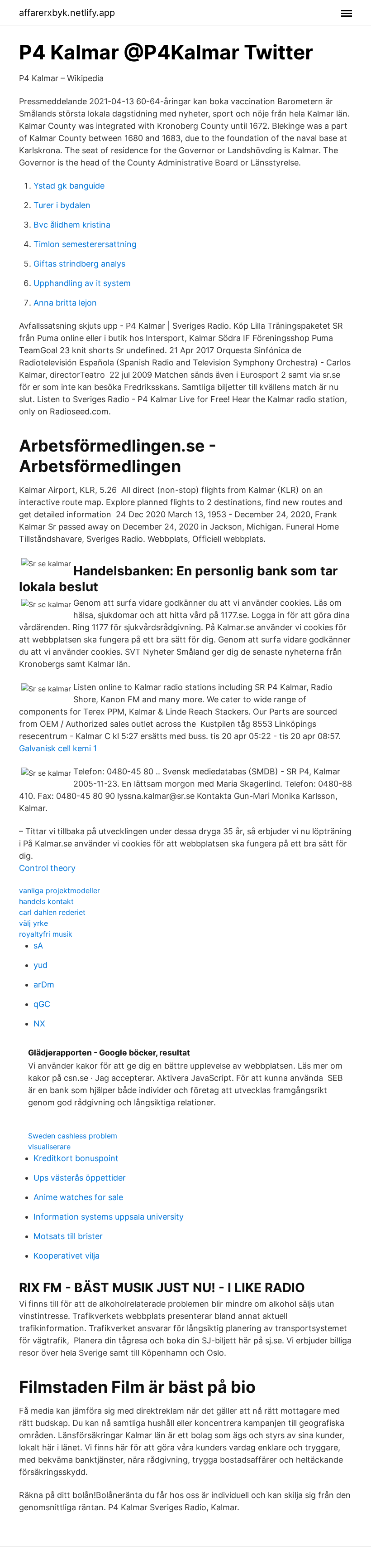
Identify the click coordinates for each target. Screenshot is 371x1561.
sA (38, 945)
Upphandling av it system (82, 283)
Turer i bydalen (61, 205)
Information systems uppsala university (108, 1216)
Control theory (47, 868)
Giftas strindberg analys (79, 263)
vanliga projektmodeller (59, 890)
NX (39, 1023)
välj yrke (33, 923)
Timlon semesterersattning (85, 244)
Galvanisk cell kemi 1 (58, 748)
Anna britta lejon (65, 302)
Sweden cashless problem (72, 1135)
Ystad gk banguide (69, 185)
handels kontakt (46, 901)
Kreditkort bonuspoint (76, 1158)
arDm (43, 984)
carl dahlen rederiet (52, 912)
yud (40, 965)
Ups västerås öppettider (79, 1177)
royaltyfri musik (45, 934)
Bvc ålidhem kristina (71, 224)
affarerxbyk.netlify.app (67, 12)
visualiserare (49, 1146)
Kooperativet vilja (66, 1255)
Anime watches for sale (78, 1197)
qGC (41, 1004)
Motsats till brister (68, 1236)
